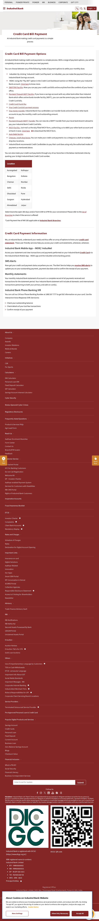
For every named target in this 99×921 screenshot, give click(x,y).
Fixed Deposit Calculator (14, 385)
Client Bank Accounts (13, 525)
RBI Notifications (11, 620)
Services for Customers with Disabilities (20, 486)
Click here (25, 84)
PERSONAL (9, 2)
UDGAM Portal (10, 631)
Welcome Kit (10, 475)
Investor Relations (12, 345)
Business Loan (10, 743)
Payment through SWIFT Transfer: (22, 121)
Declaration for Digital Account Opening (20, 547)
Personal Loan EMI (12, 382)
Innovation (9, 569)
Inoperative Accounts (13, 498)
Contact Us (9, 446)
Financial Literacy (11, 772)
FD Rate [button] (3, 462)
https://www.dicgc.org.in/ (16, 854)
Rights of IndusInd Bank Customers (18, 493)
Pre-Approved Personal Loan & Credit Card (21, 712)
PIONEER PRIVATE (22, 2)
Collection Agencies (12, 587)
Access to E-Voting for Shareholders (18, 594)
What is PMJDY (10, 765)
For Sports (9, 367)
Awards (8, 341)
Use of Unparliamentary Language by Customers (23, 664)
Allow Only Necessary (60, 913)
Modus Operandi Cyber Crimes (16, 405)
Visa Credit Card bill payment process (24, 107)
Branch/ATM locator (12, 450)
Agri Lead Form (11, 428)
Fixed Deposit (10, 736)
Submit (80, 782)
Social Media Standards (14, 678)
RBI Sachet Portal (11, 464)
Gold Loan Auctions (12, 653)
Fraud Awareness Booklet (15, 505)
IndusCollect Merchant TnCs (16, 689)
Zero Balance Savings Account (16, 747)
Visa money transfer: (17, 111)
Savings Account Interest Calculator (18, 392)
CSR (6, 363)
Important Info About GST (15, 674)
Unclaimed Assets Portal (14, 634)
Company (9, 338)
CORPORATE (63, 2)
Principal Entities (12, 881)
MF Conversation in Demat (15, 580)
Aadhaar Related (11, 565)
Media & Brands (11, 349)
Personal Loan (10, 732)
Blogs (7, 750)
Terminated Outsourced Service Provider (20, 707)
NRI (43, 2)
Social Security (10, 768)
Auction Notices (11, 645)
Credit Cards (9, 729)
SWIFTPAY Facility (16, 87)
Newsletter (9, 598)
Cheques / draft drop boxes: (20, 137)
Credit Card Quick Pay (17, 104)
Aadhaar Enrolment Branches (16, 439)
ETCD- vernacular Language (15, 671)
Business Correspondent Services (17, 776)
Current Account (11, 739)
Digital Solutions (11, 562)
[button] (95, 460)
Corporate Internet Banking (15, 685)
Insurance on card (12, 558)
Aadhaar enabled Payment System (18, 482)
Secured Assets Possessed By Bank (18, 627)
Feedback (8, 453)
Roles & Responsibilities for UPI (17, 692)
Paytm (11, 117)
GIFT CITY (74, 2)
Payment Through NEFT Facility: (21, 94)
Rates (7, 544)
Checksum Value (11, 754)
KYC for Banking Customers (15, 468)
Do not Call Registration (14, 472)
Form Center (10, 442)
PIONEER (35, 2)
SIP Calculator (10, 389)
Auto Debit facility (16, 134)
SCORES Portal (10, 583)
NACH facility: (14, 127)
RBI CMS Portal (10, 490)
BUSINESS (51, 2)
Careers (8, 352)
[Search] (81, 8)
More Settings (17, 913)
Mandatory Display (12, 529)
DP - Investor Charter (13, 479)
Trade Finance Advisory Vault (16, 609)
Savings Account (11, 725)
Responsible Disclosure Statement (18, 591)
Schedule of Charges (13, 540)
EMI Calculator (10, 378)
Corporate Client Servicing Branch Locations (22, 696)
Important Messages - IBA (14, 682)
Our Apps (8, 573)
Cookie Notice (33, 907)
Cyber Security (10, 398)
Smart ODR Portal (12, 576)
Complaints (9, 522)
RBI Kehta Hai (10, 624)
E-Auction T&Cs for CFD (14, 649)
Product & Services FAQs (14, 424)
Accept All (80, 913)
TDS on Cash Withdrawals (15, 667)
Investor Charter (11, 518)
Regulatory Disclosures (14, 412)
